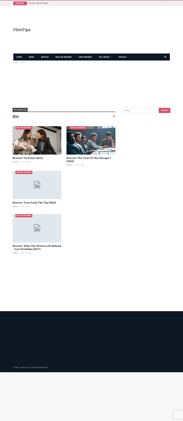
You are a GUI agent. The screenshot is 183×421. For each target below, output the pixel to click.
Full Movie (104, 57)
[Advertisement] (118, 30)
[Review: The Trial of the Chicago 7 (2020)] (90, 140)
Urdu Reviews (85, 57)
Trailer (122, 57)
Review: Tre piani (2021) (28, 158)
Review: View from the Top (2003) (34, 202)
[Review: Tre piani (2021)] (37, 140)
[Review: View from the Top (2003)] (37, 185)
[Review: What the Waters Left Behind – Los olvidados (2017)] (37, 228)
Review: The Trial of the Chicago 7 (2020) (88, 159)
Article (44, 57)
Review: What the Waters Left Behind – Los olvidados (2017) (37, 247)
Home (19, 57)
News (31, 57)
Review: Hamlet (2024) (38, 3)
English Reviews (63, 57)
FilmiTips (22, 29)
